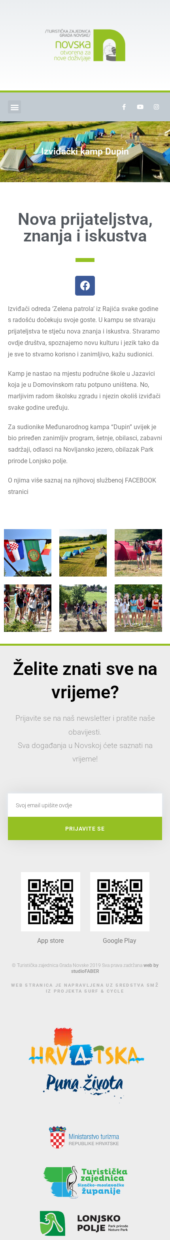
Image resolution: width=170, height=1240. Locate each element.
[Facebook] (85, 286)
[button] (14, 106)
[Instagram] (156, 107)
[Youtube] (140, 107)
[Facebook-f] (124, 107)
